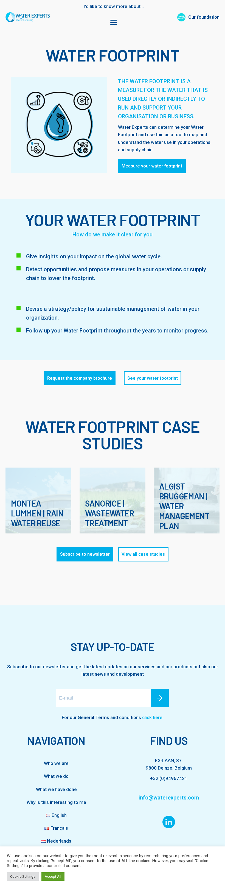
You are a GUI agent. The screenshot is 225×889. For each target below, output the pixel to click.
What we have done (56, 789)
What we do (56, 776)
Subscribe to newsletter (85, 554)
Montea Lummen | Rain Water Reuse (37, 513)
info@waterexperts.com (169, 797)
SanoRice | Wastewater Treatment (109, 513)
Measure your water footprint (152, 166)
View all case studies (143, 554)
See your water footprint (152, 378)
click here (152, 717)
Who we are (56, 763)
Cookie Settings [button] (22, 876)
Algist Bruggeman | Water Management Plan (184, 506)
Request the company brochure (79, 378)
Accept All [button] (53, 876)
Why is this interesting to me (56, 802)
